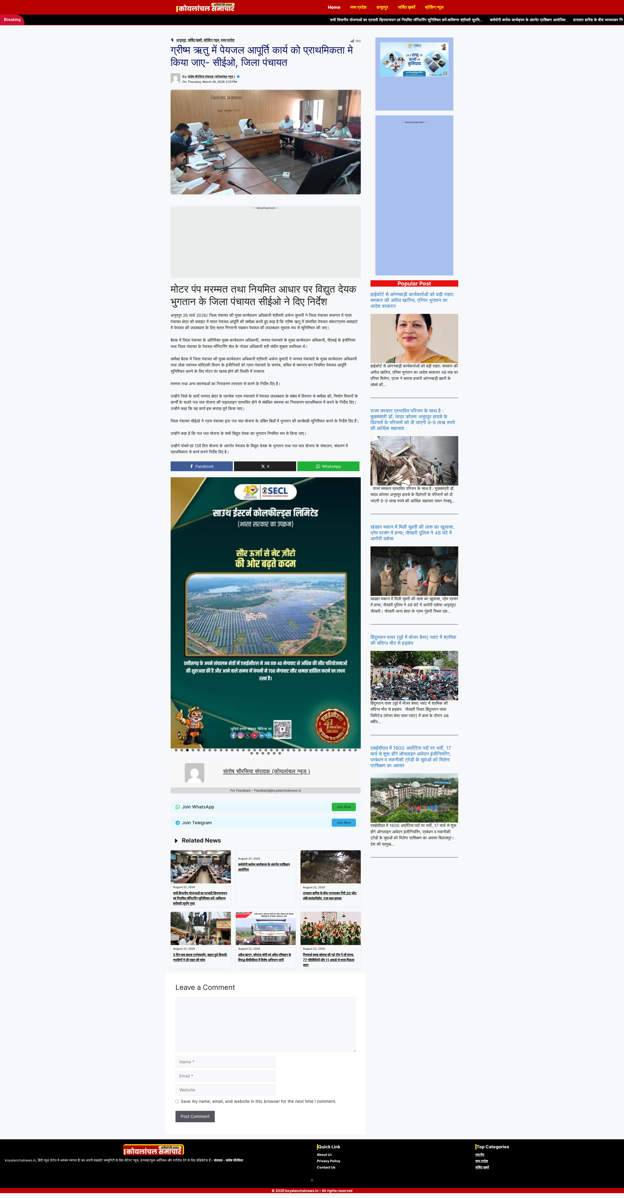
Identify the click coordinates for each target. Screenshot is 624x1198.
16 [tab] (260, 750)
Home (334, 7)
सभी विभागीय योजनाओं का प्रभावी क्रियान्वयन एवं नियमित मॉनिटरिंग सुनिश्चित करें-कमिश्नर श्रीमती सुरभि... (295, 20)
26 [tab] (316, 750)
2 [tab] (181, 750)
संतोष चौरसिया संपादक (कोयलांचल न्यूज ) (211, 76)
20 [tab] (283, 750)
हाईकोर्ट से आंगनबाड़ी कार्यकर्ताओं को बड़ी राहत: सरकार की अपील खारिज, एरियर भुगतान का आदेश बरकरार (412, 300)
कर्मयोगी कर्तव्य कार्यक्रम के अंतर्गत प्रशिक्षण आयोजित (417, 20)
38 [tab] (274, 753)
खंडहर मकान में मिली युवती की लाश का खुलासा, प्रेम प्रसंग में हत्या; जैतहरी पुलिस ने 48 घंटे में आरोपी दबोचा (412, 533)
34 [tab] (252, 753)
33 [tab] (356, 750)
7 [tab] (209, 750)
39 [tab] (280, 753)
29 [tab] (333, 750)
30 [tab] (339, 750)
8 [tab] (215, 750)
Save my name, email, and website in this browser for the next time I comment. (258, 1101)
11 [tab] (233, 750)
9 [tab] (221, 750)
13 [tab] (244, 750)
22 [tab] (294, 750)
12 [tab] (238, 750)
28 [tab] (328, 750)
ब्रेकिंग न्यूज (434, 7)
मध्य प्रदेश (358, 7)
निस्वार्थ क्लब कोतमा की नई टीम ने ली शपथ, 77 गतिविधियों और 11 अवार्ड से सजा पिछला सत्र (328, 960)
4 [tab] (193, 750)
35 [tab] (257, 753)
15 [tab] (255, 750)
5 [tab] (198, 750)
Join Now (344, 807)
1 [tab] (176, 750)
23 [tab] (300, 750)
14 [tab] (249, 750)
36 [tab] (263, 753)
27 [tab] (322, 750)
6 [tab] (204, 750)
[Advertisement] (266, 244)
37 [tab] (269, 753)
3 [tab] (187, 750)
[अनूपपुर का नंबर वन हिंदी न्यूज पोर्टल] (206, 7)
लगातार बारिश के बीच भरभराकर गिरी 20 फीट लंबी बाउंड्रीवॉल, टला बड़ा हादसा (518, 20)
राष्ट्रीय (479, 1154)
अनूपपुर (382, 7)
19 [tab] (277, 750)
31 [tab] (345, 750)
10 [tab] (227, 750)
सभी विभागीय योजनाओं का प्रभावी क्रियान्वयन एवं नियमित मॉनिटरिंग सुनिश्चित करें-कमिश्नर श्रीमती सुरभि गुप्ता (200, 898)
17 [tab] (266, 750)
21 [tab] (289, 750)
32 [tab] (350, 750)
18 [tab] (272, 750)
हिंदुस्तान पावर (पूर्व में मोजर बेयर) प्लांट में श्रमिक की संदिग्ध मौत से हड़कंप (413, 640)
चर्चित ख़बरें (406, 7)
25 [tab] (311, 750)
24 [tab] (305, 750)
